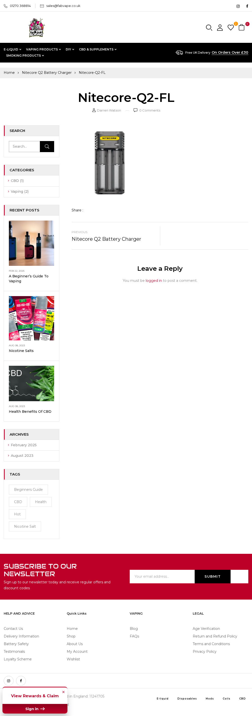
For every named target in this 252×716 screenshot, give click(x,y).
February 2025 (24, 445)
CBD (15, 180)
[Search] (47, 146)
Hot (17, 514)
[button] (242, 28)
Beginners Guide (28, 489)
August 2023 (22, 455)
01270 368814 (20, 6)
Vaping (17, 191)
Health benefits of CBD (30, 411)
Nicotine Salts (21, 351)
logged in (154, 280)
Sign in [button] (32, 708)
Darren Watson (109, 110)
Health (41, 502)
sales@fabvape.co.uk (63, 6)
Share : (77, 210)
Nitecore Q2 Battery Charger (47, 72)
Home (9, 72)
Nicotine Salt (25, 526)
